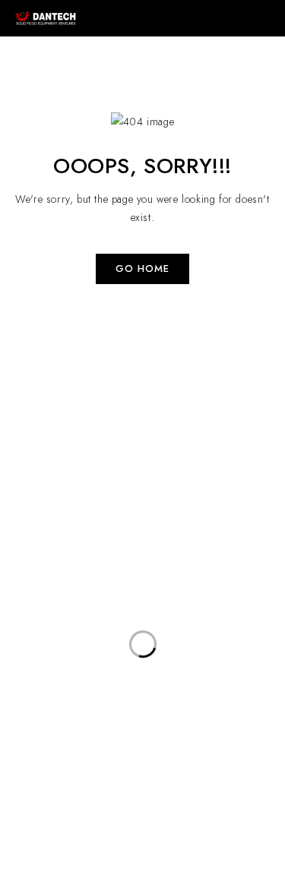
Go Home (142, 268)
